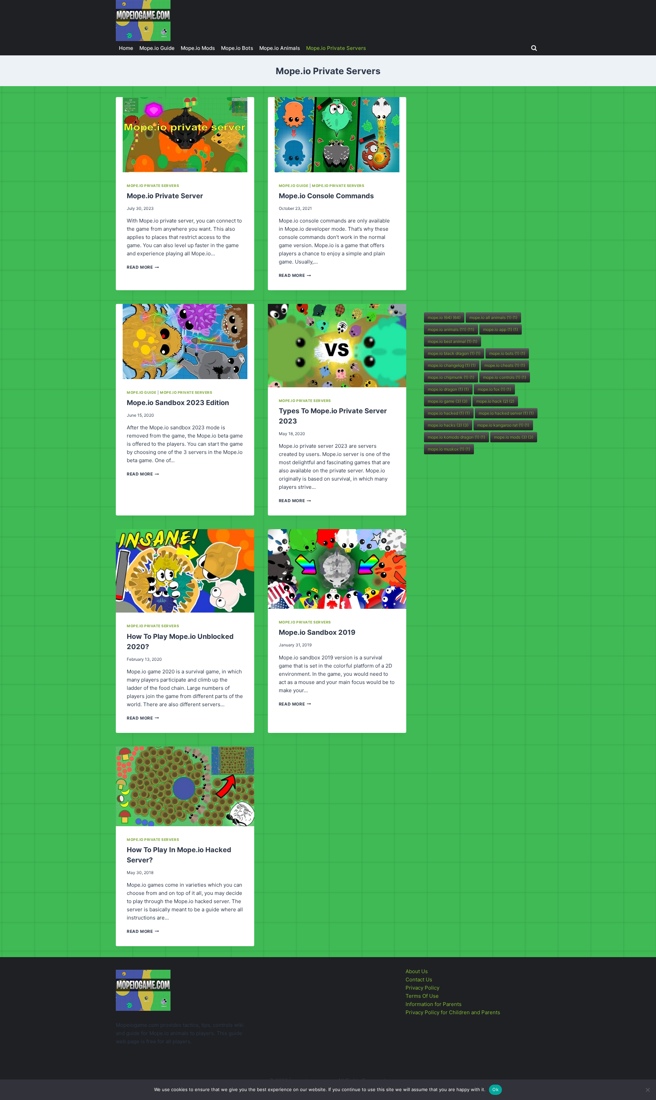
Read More (143, 267)
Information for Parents (434, 1004)
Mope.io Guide (157, 48)
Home (126, 48)
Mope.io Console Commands (326, 196)
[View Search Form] (534, 48)
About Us (417, 971)
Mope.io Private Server (165, 196)
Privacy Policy (422, 987)
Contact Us (419, 979)
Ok (495, 1089)
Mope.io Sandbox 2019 (317, 632)
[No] (647, 1089)
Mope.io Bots (237, 48)
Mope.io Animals (279, 48)
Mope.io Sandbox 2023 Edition (178, 403)
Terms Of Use (422, 996)
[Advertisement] (475, 199)
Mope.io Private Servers (336, 48)
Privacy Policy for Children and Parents (453, 1012)
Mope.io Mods (198, 48)
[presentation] (185, 134)
